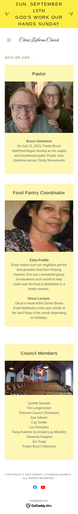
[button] (10, 40)
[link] (39, 40)
